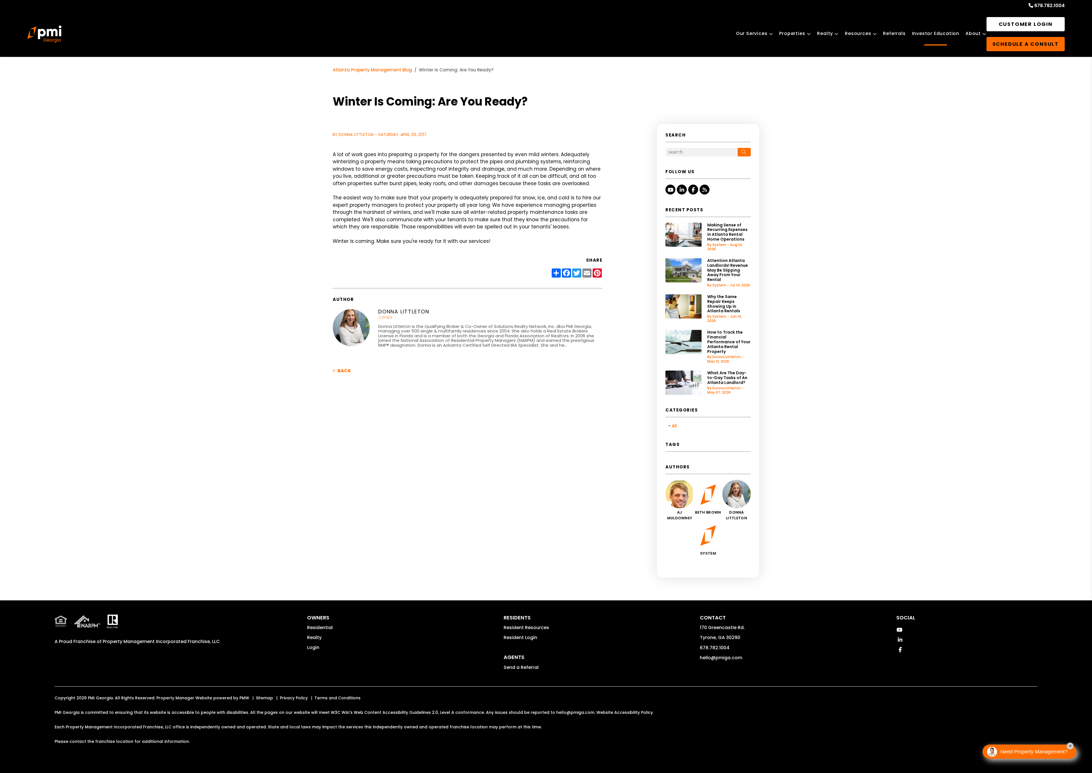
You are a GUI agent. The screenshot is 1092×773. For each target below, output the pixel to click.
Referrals (894, 33)
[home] (44, 34)
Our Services (752, 33)
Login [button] (313, 647)
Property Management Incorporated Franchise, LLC (161, 641)
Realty (825, 33)
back (344, 370)
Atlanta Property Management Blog (372, 70)
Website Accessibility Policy (624, 712)
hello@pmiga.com (721, 657)
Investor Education (935, 33)
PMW (244, 698)
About (973, 33)
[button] (670, 190)
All (674, 426)
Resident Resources (526, 627)
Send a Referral (521, 667)
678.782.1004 (1049, 5)
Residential (320, 627)
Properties (792, 33)
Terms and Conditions (338, 698)
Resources (858, 33)
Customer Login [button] (1025, 24)
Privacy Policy (294, 698)
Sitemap (264, 698)
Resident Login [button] (520, 637)
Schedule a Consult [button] (1025, 43)
